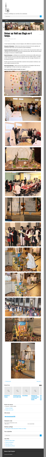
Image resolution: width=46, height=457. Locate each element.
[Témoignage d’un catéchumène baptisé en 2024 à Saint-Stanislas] (35, 391)
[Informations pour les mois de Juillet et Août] (17, 391)
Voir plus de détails (9, 408)
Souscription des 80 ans (10, 445)
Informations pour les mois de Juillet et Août (17, 396)
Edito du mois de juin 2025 (10, 416)
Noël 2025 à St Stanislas (7, 396)
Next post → (39, 381)
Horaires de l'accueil (9, 409)
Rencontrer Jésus (8, 444)
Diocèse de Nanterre (9, 442)
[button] (6, 423)
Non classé (7, 40)
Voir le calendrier (30, 423)
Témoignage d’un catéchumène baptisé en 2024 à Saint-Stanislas (35, 397)
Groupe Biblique (25, 395)
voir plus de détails (8, 454)
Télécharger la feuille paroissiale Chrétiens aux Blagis (15, 428)
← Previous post (7, 381)
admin (6, 38)
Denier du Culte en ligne (10, 440)
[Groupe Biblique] (26, 391)
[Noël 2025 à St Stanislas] (8, 391)
